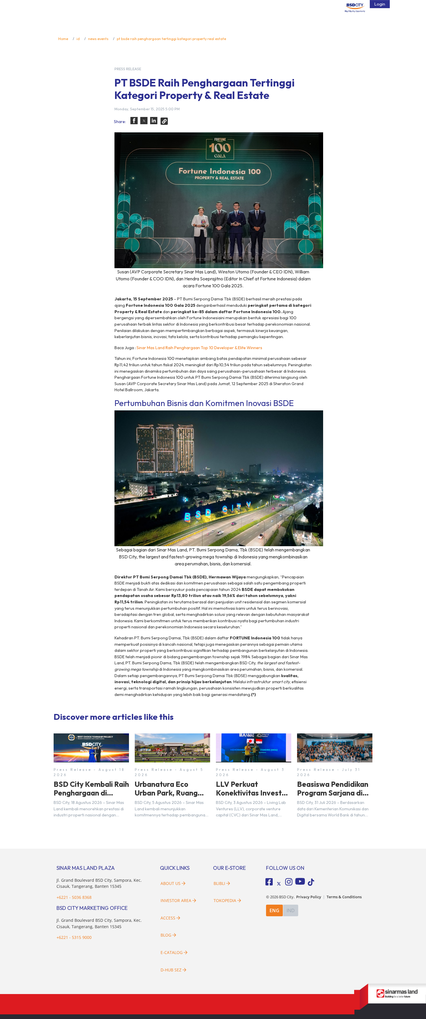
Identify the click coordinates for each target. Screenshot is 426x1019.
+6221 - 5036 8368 (74, 897)
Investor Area (176, 900)
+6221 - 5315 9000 (74, 937)
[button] (134, 120)
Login (379, 4)
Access (168, 918)
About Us (171, 883)
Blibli (219, 883)
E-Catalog (172, 952)
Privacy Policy (308, 896)
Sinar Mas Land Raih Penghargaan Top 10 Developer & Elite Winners (199, 347)
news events (98, 38)
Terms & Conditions (344, 896)
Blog (166, 935)
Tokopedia (225, 900)
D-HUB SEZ (172, 970)
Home (63, 38)
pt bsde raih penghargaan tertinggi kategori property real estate (171, 38)
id (78, 38)
